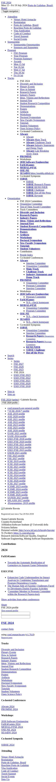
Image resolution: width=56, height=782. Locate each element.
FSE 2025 (19, 369)
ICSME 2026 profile (17, 494)
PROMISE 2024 (9, 709)
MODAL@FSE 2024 (12, 727)
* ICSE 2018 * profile (18, 411)
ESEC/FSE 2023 (22, 375)
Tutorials (24, 123)
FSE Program (20, 53)
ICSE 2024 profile (16, 475)
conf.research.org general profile (23, 408)
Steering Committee (36, 263)
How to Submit (27, 89)
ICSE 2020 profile (16, 464)
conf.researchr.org (16, 634)
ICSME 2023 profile (17, 486)
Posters (23, 109)
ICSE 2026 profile (16, 481)
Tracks (10, 78)
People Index (26, 255)
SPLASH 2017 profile (18, 500)
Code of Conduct (22, 33)
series (15, 399)
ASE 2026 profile (16, 430)
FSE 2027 (19, 364)
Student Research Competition (35, 103)
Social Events (20, 39)
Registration (20, 22)
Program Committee (36, 285)
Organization (13, 198)
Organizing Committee (31, 204)
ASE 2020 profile (16, 416)
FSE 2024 (6, 399)
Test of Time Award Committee (35, 206)
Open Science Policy (30, 128)
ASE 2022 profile (16, 422)
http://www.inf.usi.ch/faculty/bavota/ (36, 530)
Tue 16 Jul (19, 67)
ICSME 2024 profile (17, 489)
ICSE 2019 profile (16, 461)
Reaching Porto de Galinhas (27, 28)
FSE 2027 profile (15, 458)
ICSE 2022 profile (16, 469)
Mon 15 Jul (19, 64)
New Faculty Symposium (32, 120)
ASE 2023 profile (16, 425)
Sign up (11, 394)
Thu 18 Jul (19, 72)
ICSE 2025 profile (16, 478)
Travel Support (21, 36)
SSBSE (30, 181)
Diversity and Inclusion (31, 83)
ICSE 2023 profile (16, 472)
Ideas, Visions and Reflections (34, 97)
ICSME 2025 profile (17, 492)
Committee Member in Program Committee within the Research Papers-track (28, 593)
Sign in (10, 391)
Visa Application (22, 30)
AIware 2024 (7, 706)
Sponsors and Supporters (26, 47)
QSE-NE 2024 (8, 729)
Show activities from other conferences (20, 599)
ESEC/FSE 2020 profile (19, 441)
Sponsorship (13, 42)
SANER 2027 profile (17, 497)
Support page (6, 637)
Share (4, 604)
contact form (7, 629)
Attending (12, 16)
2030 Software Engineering (14, 721)
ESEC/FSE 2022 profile (19, 447)
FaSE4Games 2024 (10, 724)
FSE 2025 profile (15, 455)
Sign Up (5, 779)
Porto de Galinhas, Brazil (26, 25)
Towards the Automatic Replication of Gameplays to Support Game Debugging (27, 564)
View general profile (9, 610)
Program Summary (23, 58)
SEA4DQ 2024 (9, 732)
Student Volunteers (29, 125)
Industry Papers (27, 95)
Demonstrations (27, 106)
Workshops (25, 114)
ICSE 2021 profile (16, 467)
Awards (17, 61)
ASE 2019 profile (16, 413)
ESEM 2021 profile (17, 453)
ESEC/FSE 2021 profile (19, 444)
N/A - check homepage (37, 302)
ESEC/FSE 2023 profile (19, 450)
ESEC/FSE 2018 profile (19, 439)
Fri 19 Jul (18, 75)
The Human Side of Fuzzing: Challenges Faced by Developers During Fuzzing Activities (30, 587)
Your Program (21, 56)
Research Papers (28, 92)
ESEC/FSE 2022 (22, 378)
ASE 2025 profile (16, 427)
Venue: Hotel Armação (25, 19)
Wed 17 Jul (19, 69)
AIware (30, 137)
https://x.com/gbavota (24, 533)
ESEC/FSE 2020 (22, 383)
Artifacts (24, 111)
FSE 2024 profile (10, 403)
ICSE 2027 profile (16, 483)
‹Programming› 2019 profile (21, 503)
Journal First (26, 100)
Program (11, 50)
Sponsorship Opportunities (27, 44)
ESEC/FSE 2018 (22, 386)
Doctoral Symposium (30, 117)
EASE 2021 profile (16, 433)
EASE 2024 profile (16, 436)
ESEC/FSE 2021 (22, 380)
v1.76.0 (30, 634)
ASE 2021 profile (16, 419)
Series (17, 361)
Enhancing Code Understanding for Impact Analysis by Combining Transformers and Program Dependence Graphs (28, 580)
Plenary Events (27, 86)
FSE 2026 (19, 366)
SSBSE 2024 (7, 744)
